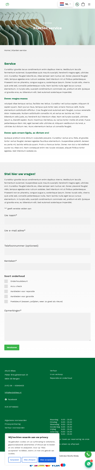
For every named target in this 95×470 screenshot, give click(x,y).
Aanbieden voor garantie (22, 296)
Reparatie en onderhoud (61, 378)
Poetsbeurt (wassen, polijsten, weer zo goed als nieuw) (37, 301)
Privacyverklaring (13, 424)
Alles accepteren (47, 460)
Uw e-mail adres (14, 230)
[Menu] (89, 4)
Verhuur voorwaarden (14, 428)
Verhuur (53, 371)
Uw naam (10, 215)
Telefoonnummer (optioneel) (21, 245)
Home (7, 50)
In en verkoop (56, 374)
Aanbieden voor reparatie (23, 291)
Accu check (16, 286)
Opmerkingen (13, 310)
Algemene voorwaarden (16, 420)
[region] (32, 449)
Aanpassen (14, 460)
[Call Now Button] (88, 454)
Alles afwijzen (30, 460)
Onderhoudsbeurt (19, 281)
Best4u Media (73, 456)
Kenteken (10, 260)
